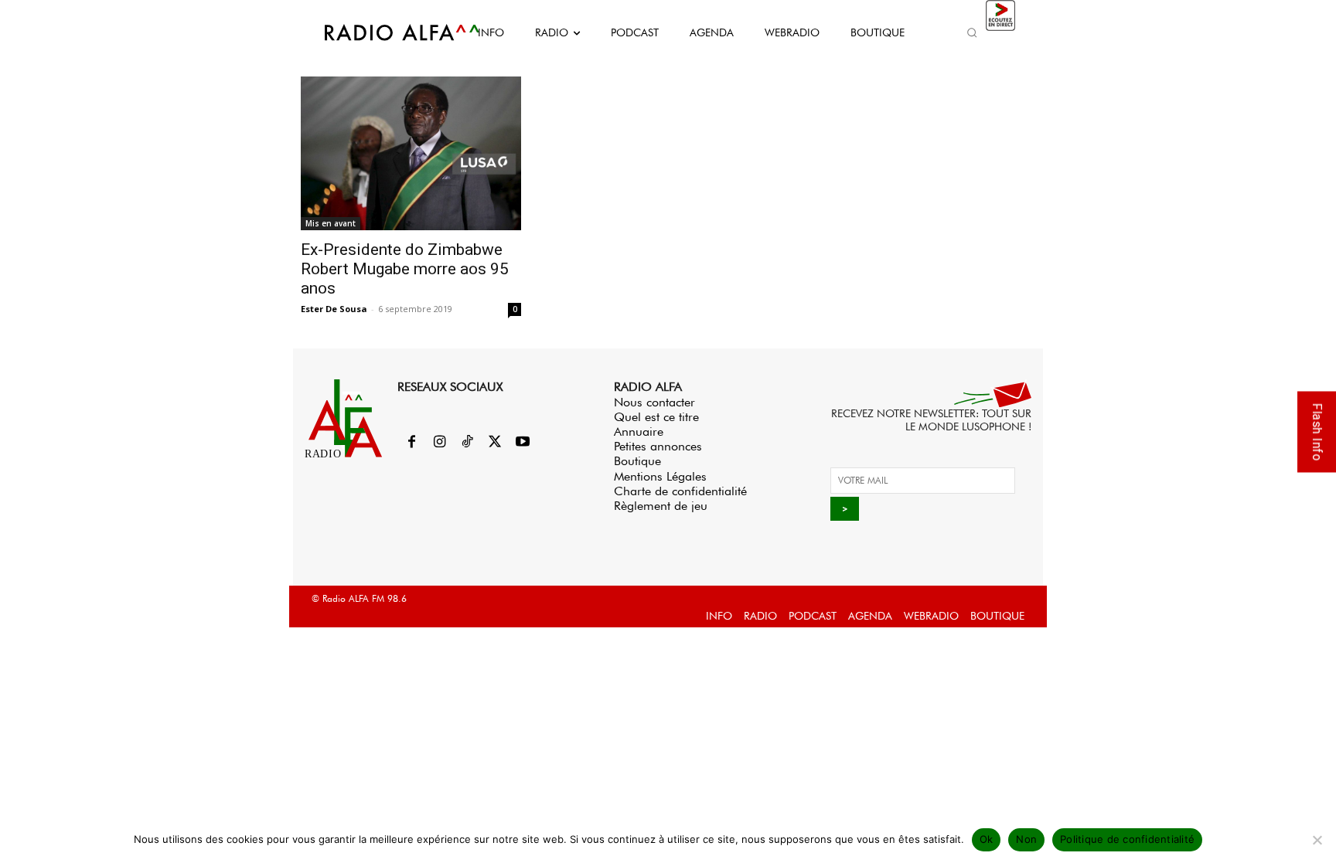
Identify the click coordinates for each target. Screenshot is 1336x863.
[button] (972, 32)
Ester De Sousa (334, 308)
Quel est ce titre (656, 416)
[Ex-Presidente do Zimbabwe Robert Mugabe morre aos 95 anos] (411, 153)
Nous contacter (654, 402)
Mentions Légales (660, 476)
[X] (495, 443)
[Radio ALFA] (384, 32)
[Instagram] (439, 443)
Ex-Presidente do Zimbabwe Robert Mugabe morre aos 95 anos (405, 268)
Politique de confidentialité (1127, 839)
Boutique (637, 461)
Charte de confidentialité (680, 491)
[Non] (1316, 840)
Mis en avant (330, 223)
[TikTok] (467, 443)
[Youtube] (523, 443)
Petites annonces (658, 446)
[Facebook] (411, 443)
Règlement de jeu (660, 505)
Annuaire (638, 431)
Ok (986, 839)
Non (1026, 839)
